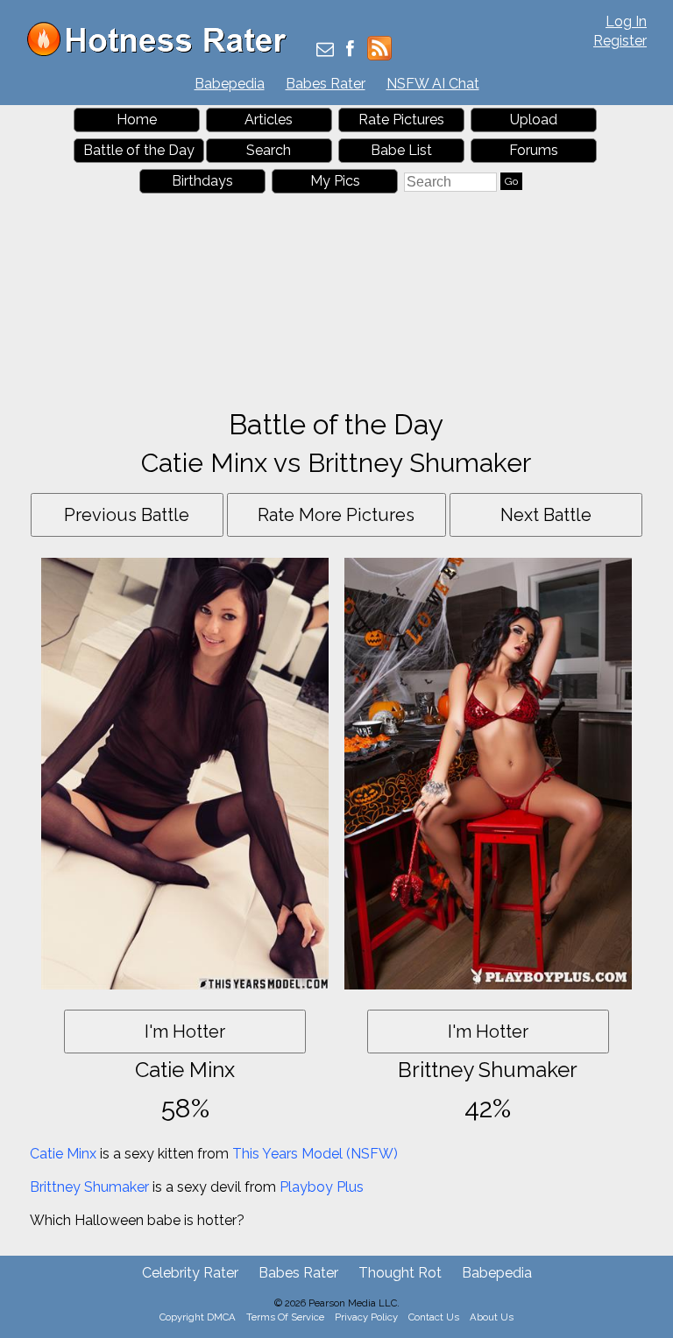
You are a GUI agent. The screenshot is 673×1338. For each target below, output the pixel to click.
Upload (533, 119)
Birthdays (202, 181)
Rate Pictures (401, 119)
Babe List (401, 150)
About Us (492, 1317)
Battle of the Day (139, 150)
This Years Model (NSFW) (315, 1153)
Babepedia (230, 83)
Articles (268, 119)
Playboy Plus (322, 1187)
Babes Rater (325, 83)
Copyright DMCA (197, 1317)
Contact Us (433, 1317)
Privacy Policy (366, 1317)
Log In (626, 21)
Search (268, 150)
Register (620, 40)
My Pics (335, 181)
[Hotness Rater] (163, 52)
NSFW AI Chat (432, 83)
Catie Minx (63, 1153)
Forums (533, 150)
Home (137, 119)
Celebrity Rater (190, 1272)
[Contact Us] (325, 50)
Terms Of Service (285, 1317)
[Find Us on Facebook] (350, 50)
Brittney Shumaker (89, 1187)
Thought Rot (400, 1272)
